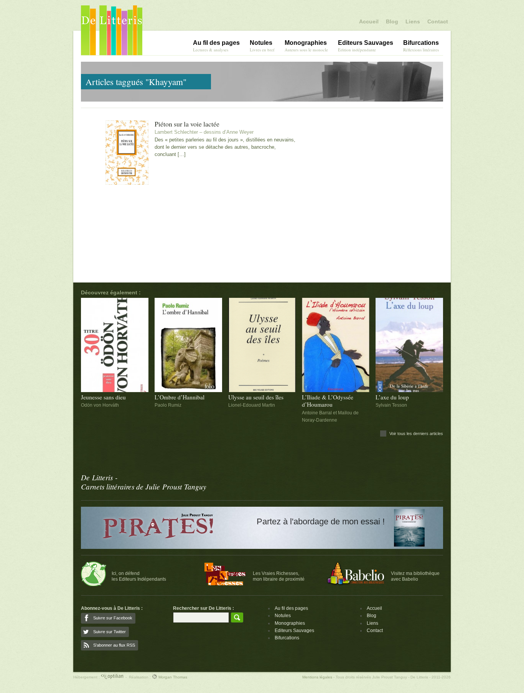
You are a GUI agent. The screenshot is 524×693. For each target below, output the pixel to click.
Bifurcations (287, 637)
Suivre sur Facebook (112, 618)
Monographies (290, 623)
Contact (437, 21)
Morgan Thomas (172, 677)
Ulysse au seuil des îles (255, 397)
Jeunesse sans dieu (103, 397)
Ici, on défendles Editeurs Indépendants (139, 576)
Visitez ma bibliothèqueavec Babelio (415, 576)
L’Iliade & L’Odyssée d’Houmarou (327, 401)
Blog (392, 21)
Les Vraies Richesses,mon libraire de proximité (279, 576)
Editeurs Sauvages (294, 630)
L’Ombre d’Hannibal (179, 397)
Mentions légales (317, 677)
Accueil (369, 21)
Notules (283, 615)
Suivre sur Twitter (109, 631)
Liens (412, 21)
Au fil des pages (291, 608)
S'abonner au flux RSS (114, 645)
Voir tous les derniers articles (416, 433)
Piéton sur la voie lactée (187, 124)
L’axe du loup (392, 397)
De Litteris (111, 30)
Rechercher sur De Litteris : (203, 608)
